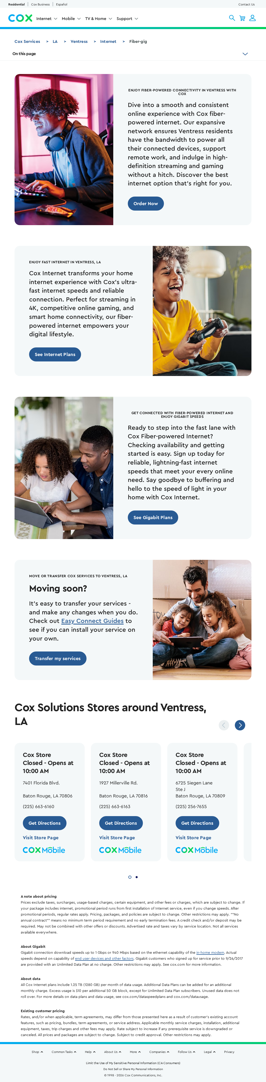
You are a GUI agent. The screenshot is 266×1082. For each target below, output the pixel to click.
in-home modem (210, 953)
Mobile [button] (68, 19)
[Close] (209, 1013)
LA (55, 41)
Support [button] (124, 19)
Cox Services (27, 41)
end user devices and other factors (104, 958)
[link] (146, 204)
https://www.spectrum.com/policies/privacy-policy (89, 1058)
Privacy (229, 1051)
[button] (232, 18)
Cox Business (40, 4)
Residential (16, 4)
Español (61, 4)
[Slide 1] (129, 876)
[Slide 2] (137, 876)
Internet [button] (43, 19)
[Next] (240, 725)
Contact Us (246, 4)
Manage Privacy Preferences (181, 1040)
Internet (108, 41)
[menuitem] (47, 19)
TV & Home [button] (95, 19)
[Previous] (224, 725)
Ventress (79, 41)
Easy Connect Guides (92, 621)
